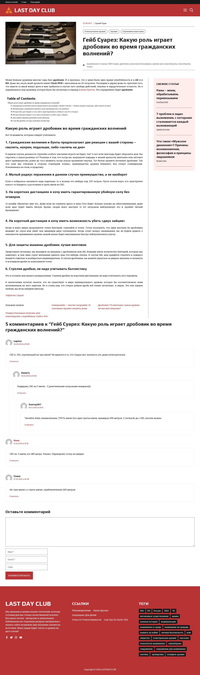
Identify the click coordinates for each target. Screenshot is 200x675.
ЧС (173, 610)
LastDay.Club (162, 102)
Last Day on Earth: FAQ (116, 619)
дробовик (124, 63)
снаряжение (146, 649)
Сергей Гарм (100, 23)
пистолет (184, 638)
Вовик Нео (161, 161)
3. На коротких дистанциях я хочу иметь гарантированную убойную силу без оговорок (44, 111)
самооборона (184, 63)
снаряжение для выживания (170, 649)
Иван (16, 440)
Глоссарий (35, 2)
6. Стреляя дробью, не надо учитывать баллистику (30, 120)
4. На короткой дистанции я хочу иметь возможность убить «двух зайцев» (39, 114)
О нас (24, 2)
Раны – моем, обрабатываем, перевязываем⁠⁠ (167, 94)
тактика (144, 654)
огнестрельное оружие (164, 638)
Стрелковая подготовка (133, 31)
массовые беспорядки (140, 63)
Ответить (14, 361)
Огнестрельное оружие (95, 31)
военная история (149, 621)
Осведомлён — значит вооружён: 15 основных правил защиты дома (71, 307)
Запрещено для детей (84, 615)
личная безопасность (172, 632)
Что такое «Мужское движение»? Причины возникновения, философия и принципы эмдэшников (173, 149)
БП (148, 610)
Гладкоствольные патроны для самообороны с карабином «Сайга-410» (26, 314)
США (166, 610)
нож (189, 632)
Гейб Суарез (113, 63)
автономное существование (154, 616)
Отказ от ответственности (86, 619)
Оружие (114, 31)
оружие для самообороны (164, 63)
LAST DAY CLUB (34, 10)
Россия (157, 610)
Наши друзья (100, 610)
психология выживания (152, 643)
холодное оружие (175, 654)
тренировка (158, 654)
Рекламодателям (81, 610)
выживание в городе (97, 63)
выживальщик (168, 621)
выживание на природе (176, 627)
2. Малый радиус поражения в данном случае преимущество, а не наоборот (40, 108)
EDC (142, 610)
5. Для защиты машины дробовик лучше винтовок (30, 117)
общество (145, 638)
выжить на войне (149, 632)
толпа (90, 66)
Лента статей (11, 2)
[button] (191, 10)
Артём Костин (163, 129)
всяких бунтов (87, 89)
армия (175, 616)
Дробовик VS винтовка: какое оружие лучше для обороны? (118, 307)
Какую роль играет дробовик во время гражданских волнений (33, 102)
